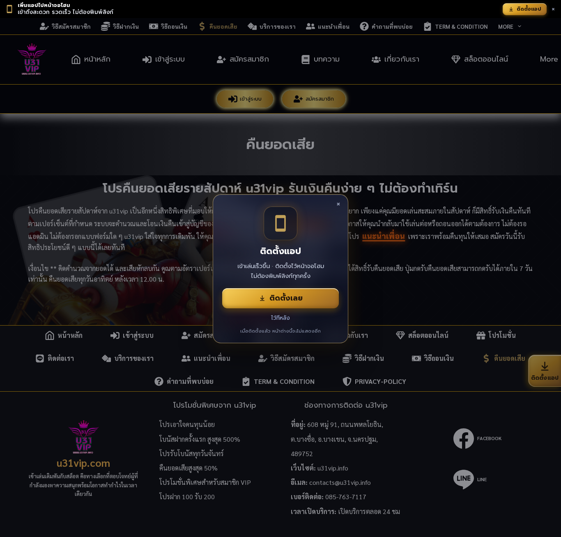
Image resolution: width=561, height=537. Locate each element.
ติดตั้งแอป (529, 9)
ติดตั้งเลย (286, 298)
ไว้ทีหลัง (280, 318)
